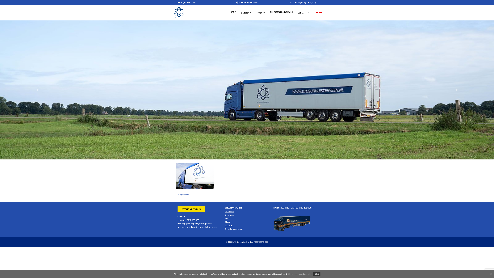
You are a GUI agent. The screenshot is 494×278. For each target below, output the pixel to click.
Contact (229, 225)
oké (317, 274)
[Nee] (490, 274)
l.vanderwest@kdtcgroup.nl (204, 227)
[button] (37, 89)
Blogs (227, 222)
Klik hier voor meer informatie (299, 274)
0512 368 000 (193, 220)
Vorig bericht (183, 194)
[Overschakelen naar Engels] (317, 12)
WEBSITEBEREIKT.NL (261, 242)
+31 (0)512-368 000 (187, 2)
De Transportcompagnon (177, 7)
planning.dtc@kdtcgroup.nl (305, 2)
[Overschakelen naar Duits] (320, 12)
